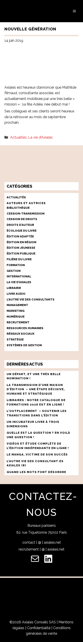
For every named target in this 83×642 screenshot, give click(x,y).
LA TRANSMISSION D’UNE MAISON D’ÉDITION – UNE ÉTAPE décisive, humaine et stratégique (36, 389)
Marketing (16, 310)
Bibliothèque (18, 207)
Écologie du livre (22, 230)
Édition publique (21, 253)
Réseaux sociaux (20, 333)
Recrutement (18, 322)
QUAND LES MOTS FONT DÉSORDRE (37, 472)
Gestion (14, 270)
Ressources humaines (25, 328)
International (19, 276)
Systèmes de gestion (24, 345)
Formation (16, 265)
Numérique (16, 316)
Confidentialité (38, 628)
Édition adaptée (20, 236)
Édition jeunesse (21, 247)
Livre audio (16, 293)
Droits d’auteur (20, 225)
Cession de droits (22, 219)
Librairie (14, 288)
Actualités (18, 137)
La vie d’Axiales (40, 137)
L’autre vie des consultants (30, 299)
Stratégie (15, 339)
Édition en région (21, 242)
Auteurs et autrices (26, 203)
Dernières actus (25, 364)
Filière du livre (19, 259)
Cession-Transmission (25, 213)
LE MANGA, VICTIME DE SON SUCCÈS (37, 454)
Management (17, 305)
